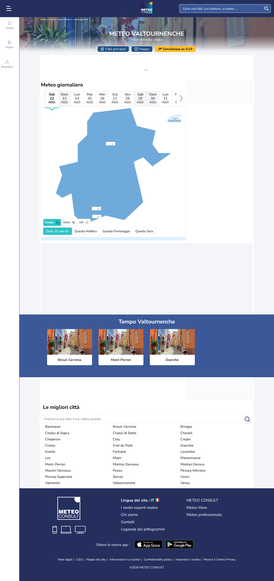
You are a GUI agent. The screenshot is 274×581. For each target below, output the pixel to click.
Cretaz (50, 445)
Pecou (117, 470)
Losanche (187, 451)
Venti (66, 222)
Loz (48, 458)
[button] (106, 143)
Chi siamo (129, 514)
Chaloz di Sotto (124, 433)
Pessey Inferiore (193, 470)
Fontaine (119, 451)
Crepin (185, 439)
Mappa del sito (96, 559)
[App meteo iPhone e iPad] (148, 545)
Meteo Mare (196, 507)
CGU (79, 559)
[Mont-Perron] (91, 208)
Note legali (65, 559)
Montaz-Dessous (126, 464)
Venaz (185, 483)
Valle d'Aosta (64, 19)
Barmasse (53, 426)
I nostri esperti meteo (139, 507)
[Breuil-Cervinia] (106, 143)
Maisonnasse (190, 458)
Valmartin (52, 483)
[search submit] (266, 8)
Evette (50, 451)
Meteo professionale (204, 514)
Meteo (44, 19)
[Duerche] (92, 216)
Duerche (187, 445)
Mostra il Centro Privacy (219, 559)
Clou (116, 439)
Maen (117, 458)
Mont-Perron (55, 464)
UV (81, 222)
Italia (52, 19)
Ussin (184, 476)
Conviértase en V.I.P (177, 49)
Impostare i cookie (188, 559)
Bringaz (186, 426)
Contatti (127, 521)
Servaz (118, 476)
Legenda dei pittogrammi (143, 529)
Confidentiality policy (158, 559)
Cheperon (52, 439)
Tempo (49, 222)
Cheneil (186, 433)
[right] (181, 99)
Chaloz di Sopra (57, 433)
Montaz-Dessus (192, 464)
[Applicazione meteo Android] (179, 545)
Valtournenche (81, 19)
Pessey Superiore (58, 476)
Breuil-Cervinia (124, 426)
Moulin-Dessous (58, 470)
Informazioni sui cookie (125, 559)
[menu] (9, 8)
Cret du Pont (123, 445)
